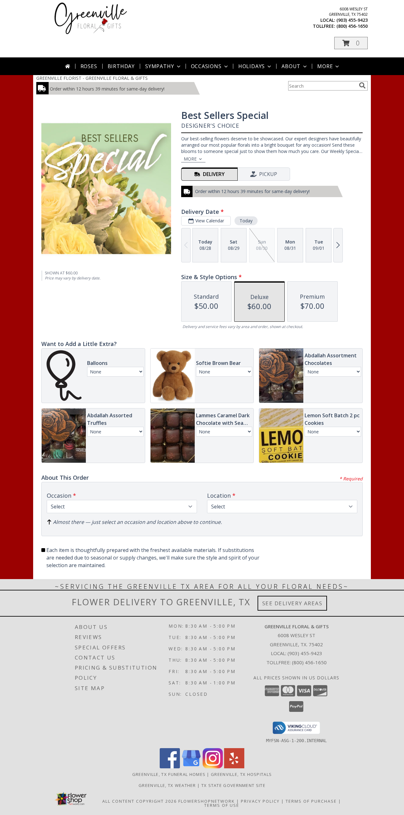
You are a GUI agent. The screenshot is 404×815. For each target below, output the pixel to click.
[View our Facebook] (170, 767)
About (291, 66)
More (325, 66)
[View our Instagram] (213, 767)
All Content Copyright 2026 (139, 801)
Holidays (251, 66)
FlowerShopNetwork (206, 801)
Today (246, 221)
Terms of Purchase (311, 801)
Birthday (121, 66)
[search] (362, 85)
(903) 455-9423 (352, 20)
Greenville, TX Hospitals (241, 774)
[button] (351, 43)
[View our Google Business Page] (191, 767)
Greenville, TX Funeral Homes (168, 774)
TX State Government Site (233, 785)
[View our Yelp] (234, 767)
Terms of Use (221, 805)
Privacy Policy (260, 801)
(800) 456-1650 (352, 26)
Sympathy (159, 66)
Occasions (206, 66)
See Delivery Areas (292, 603)
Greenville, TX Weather (167, 785)
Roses (88, 66)
